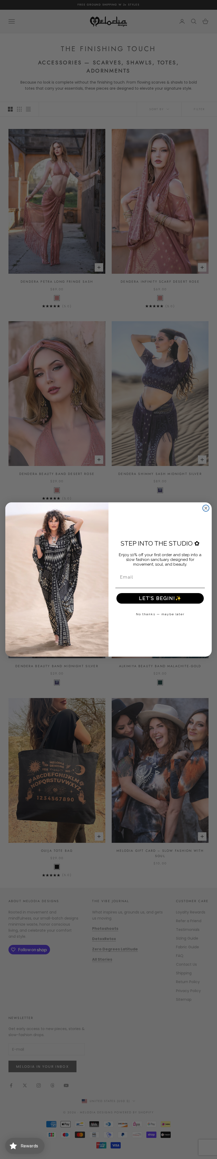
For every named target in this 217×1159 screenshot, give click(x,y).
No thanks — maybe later (160, 614)
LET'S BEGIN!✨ (160, 598)
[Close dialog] (206, 508)
